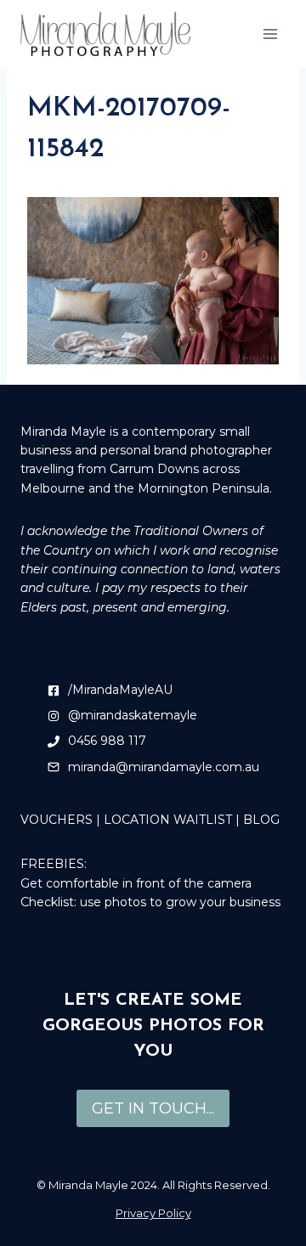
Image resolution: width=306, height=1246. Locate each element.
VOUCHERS (56, 819)
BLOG (261, 819)
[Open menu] (270, 33)
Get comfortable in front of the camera (136, 883)
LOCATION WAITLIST (168, 819)
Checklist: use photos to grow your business (150, 902)
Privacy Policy (153, 1213)
